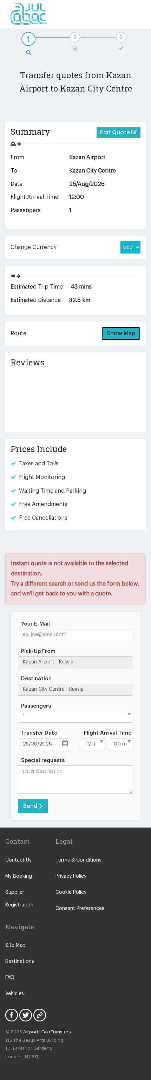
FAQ (9, 977)
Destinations (19, 961)
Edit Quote (115, 132)
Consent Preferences (79, 908)
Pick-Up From (38, 651)
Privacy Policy (70, 876)
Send (31, 806)
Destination (36, 678)
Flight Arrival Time (107, 733)
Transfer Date (39, 733)
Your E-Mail (35, 624)
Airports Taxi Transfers (47, 1032)
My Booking (18, 876)
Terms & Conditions (78, 860)
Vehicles (14, 993)
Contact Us (18, 860)
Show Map (121, 333)
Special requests (43, 760)
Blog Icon (39, 1015)
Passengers (36, 706)
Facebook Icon (11, 1015)
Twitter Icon (25, 1015)
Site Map (15, 945)
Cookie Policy (70, 892)
